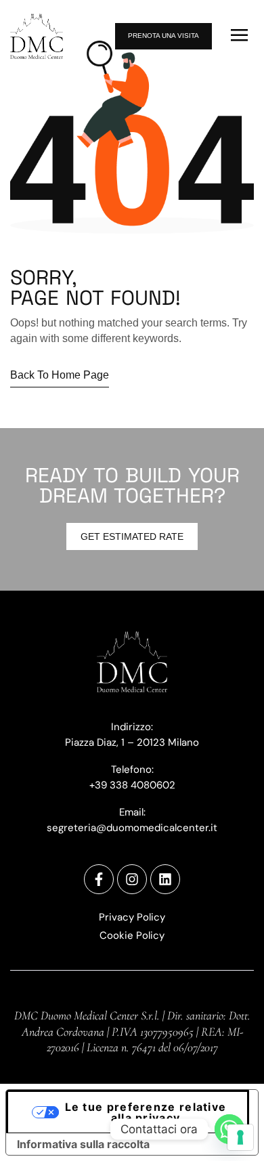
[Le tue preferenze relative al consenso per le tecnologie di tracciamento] (240, 1137)
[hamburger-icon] (239, 36)
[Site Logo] (36, 35)
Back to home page (59, 375)
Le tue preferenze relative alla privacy (146, 1112)
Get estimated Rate (132, 536)
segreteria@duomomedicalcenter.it (132, 828)
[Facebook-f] (99, 879)
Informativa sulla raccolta (83, 1144)
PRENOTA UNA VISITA (163, 35)
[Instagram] (132, 879)
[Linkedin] (165, 879)
